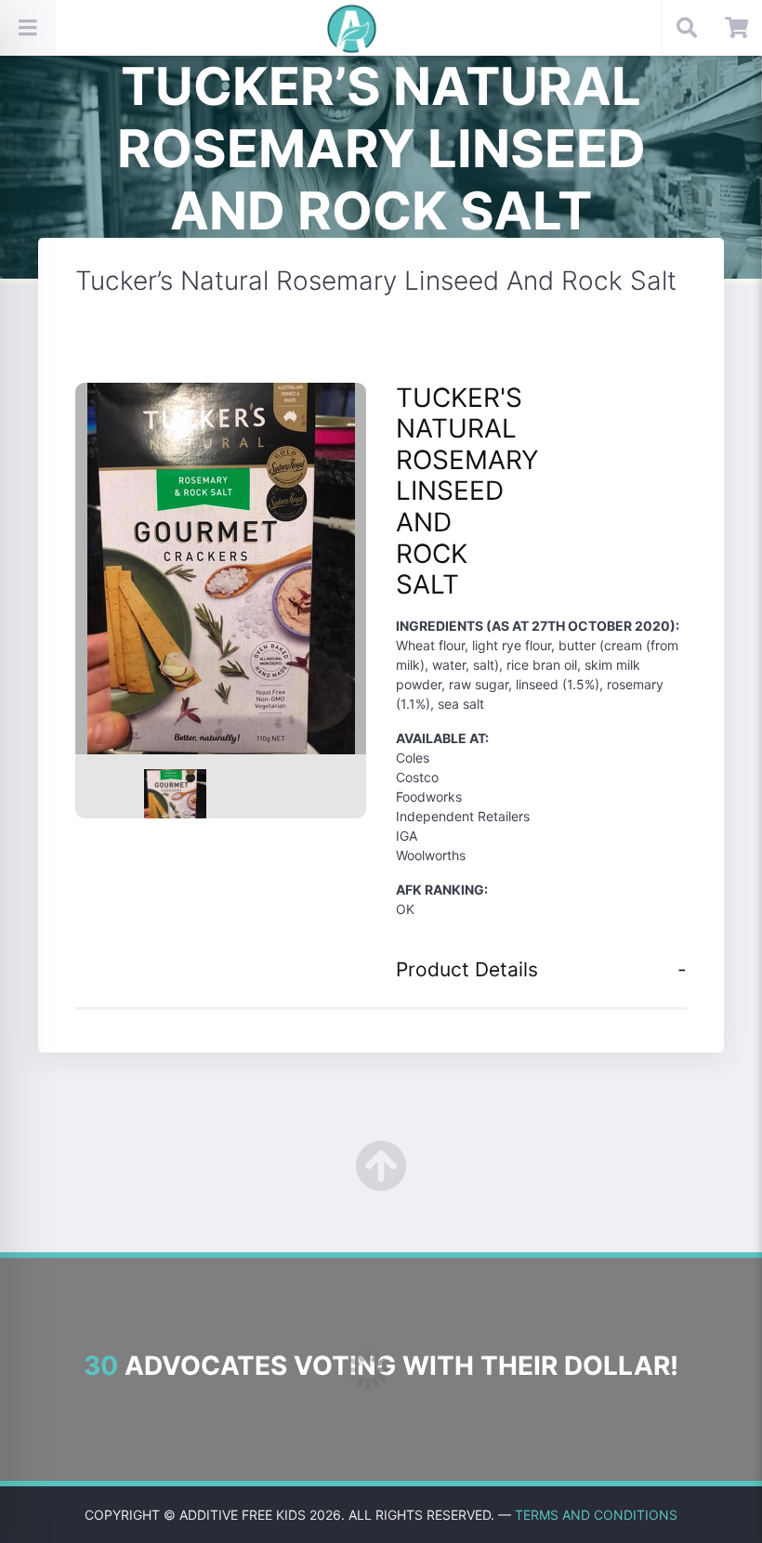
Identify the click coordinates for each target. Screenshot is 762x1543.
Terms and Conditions (596, 1515)
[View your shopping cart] (736, 28)
